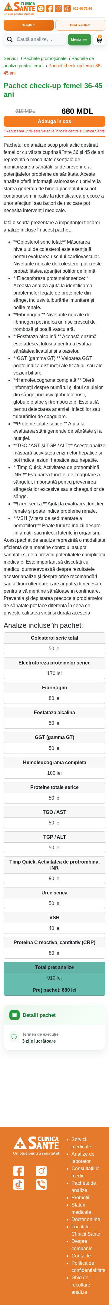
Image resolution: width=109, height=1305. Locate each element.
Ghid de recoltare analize (80, 1285)
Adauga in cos (54, 121)
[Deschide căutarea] (10, 39)
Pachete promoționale (44, 58)
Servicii (11, 58)
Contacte (81, 1255)
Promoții (80, 1197)
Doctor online (85, 1219)
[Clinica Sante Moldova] (19, 8)
